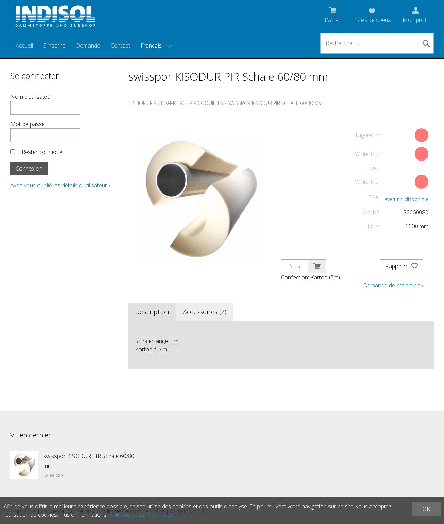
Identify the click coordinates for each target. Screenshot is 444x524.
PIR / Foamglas (168, 103)
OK (426, 509)
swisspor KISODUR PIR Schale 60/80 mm (275, 103)
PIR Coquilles (206, 103)
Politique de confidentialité (141, 514)
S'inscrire (54, 45)
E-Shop (137, 103)
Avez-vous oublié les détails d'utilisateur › (60, 185)
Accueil (24, 45)
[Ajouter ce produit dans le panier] (317, 266)
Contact (120, 45)
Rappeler (397, 266)
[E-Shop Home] (55, 18)
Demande (88, 45)
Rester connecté (42, 152)
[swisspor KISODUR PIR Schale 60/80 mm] (24, 465)
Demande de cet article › (393, 285)
